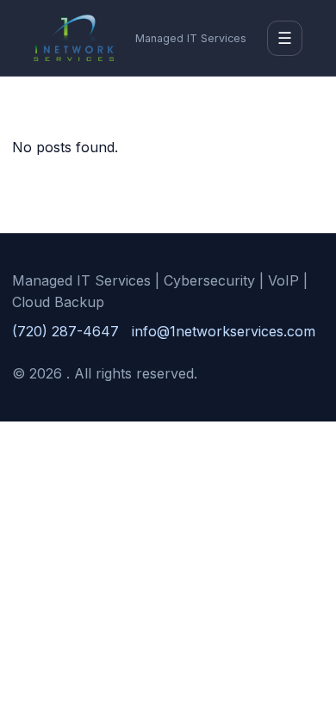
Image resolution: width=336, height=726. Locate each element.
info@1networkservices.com (223, 331)
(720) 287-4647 (65, 331)
